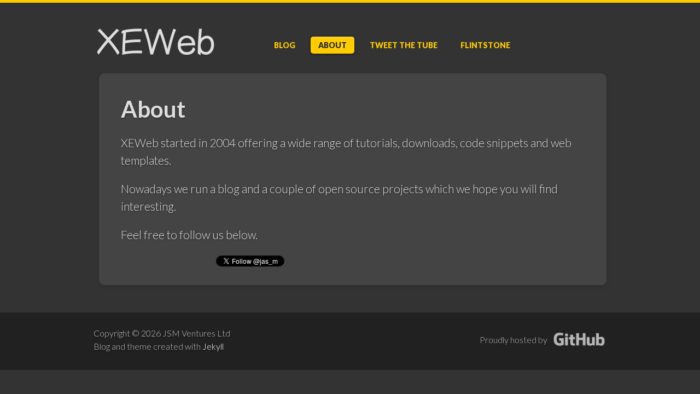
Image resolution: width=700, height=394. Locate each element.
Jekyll (213, 346)
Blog (284, 45)
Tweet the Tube (404, 45)
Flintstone (485, 45)
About (332, 45)
